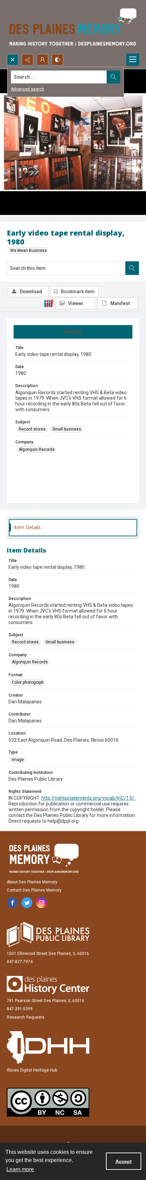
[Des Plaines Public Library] (48, 934)
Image (18, 759)
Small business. (67, 429)
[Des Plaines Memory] (44, 858)
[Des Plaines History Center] (48, 985)
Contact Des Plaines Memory (34, 890)
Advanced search (27, 89)
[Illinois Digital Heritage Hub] (48, 1047)
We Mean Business (28, 250)
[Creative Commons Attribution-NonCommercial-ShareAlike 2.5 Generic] (48, 1102)
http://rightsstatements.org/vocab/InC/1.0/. (88, 798)
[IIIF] (48, 303)
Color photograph (28, 682)
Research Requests (25, 1017)
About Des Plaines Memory (32, 882)
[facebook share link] (12, 902)
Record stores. (33, 429)
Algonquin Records (37, 449)
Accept (123, 1161)
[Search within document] (132, 268)
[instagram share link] (41, 902)
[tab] (73, 331)
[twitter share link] (26, 902)
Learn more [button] (20, 1169)
